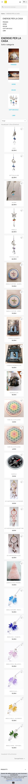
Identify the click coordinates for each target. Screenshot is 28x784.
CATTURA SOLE (7, 28)
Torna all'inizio (19, 759)
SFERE (5, 24)
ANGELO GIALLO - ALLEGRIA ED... (14, 718)
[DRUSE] (13, 88)
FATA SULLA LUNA (14, 257)
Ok (13, 782)
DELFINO (14, 202)
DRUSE (5, 26)
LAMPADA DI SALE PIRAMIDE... (14, 582)
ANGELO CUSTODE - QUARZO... (14, 284)
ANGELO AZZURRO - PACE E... (14, 610)
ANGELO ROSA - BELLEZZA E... (14, 664)
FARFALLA (14, 229)
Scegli (14, 121)
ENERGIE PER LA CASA (13, 18)
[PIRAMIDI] (13, 55)
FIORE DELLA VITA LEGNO (14, 420)
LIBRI (4, 31)
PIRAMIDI (5, 22)
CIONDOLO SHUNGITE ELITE (14, 365)
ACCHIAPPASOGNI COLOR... (14, 555)
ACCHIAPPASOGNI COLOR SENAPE (14, 501)
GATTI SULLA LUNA (14, 175)
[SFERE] (13, 75)
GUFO (14, 148)
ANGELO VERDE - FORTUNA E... (14, 745)
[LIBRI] (13, 113)
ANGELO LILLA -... (14, 691)
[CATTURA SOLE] (13, 101)
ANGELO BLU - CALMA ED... (14, 637)
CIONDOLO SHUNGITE (14, 338)
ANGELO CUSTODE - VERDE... (14, 311)
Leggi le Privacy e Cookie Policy (14, 780)
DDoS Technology (17, 779)
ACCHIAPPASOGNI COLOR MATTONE (14, 528)
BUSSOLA (14, 474)
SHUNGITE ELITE (14, 392)
